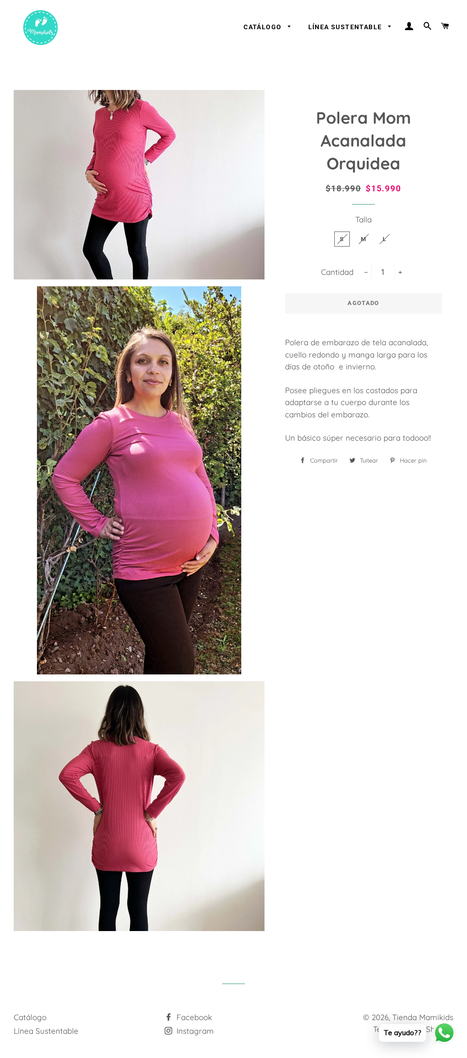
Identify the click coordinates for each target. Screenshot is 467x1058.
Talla (363, 219)
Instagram (194, 1031)
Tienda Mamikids (422, 1017)
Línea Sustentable (346, 27)
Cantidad (337, 272)
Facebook (193, 1017)
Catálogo (264, 27)
